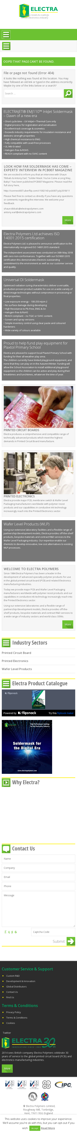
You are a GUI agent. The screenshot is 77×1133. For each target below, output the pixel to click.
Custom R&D (13, 975)
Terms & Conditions (16, 1017)
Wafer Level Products (17, 669)
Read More (48, 1128)
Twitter (7, 1032)
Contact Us (12, 992)
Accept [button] (35, 1128)
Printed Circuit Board (16, 653)
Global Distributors (16, 986)
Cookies (10, 1023)
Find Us (10, 997)
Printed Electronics (15, 661)
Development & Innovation (20, 981)
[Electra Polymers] (38, 11)
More (68, 220)
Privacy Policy (13, 1012)
